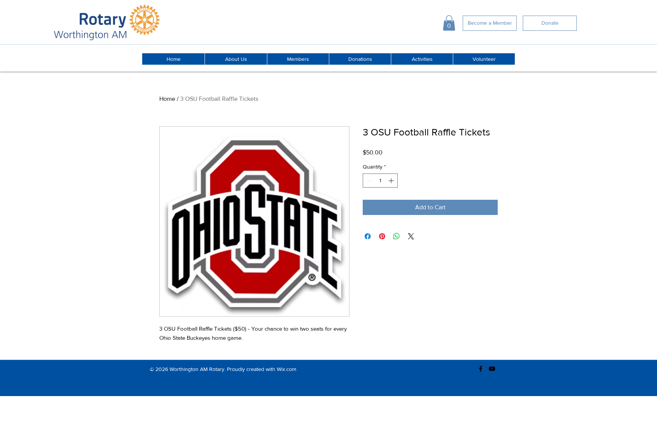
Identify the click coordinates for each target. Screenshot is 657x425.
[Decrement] (368, 180)
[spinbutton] (380, 180)
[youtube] (492, 368)
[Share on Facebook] (367, 236)
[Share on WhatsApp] (396, 236)
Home (167, 99)
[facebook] (480, 368)
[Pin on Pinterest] (382, 236)
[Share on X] (411, 236)
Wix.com (286, 369)
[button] (449, 23)
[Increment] (392, 180)
